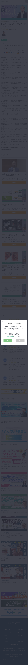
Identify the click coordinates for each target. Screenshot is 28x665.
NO (20, 340)
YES (8, 340)
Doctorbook (10, 336)
